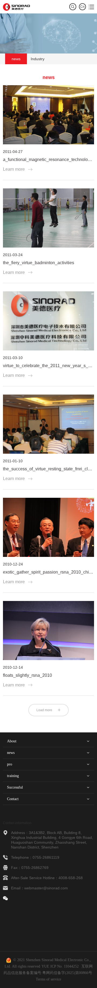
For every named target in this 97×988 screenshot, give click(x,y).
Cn (82, 7)
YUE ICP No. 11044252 (60, 966)
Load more (44, 710)
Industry (37, 59)
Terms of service (48, 979)
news (16, 59)
